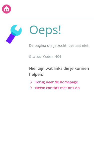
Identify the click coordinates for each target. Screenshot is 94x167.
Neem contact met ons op (57, 87)
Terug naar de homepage (56, 82)
